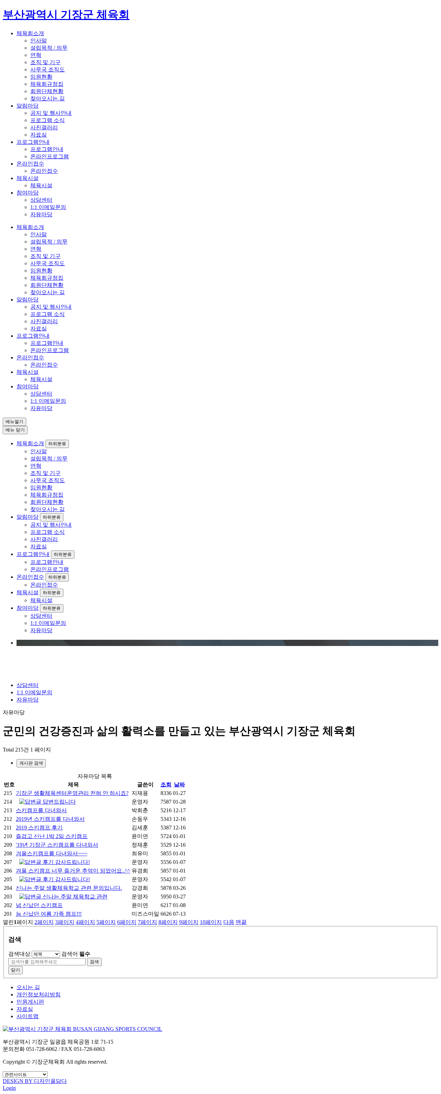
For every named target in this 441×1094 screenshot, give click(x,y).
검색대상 (19, 954)
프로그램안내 (33, 142)
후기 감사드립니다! (65, 862)
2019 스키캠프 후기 (39, 828)
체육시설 (28, 178)
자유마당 (41, 214)
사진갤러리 (44, 127)
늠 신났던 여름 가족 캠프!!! (49, 914)
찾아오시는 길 (47, 98)
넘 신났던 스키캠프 (39, 905)
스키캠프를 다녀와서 (41, 810)
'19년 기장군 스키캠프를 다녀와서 (57, 845)
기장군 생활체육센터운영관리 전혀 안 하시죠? (72, 793)
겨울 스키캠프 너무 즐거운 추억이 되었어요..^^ (73, 871)
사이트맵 (28, 1016)
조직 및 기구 (45, 62)
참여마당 (28, 193)
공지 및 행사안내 (51, 113)
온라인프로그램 (49, 156)
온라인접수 (30, 164)
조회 (166, 784)
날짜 (179, 784)
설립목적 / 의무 (49, 48)
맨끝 (241, 922)
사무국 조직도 (47, 69)
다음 (228, 922)
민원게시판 (30, 1002)
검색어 (75, 954)
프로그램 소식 (47, 120)
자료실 (38, 135)
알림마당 (28, 106)
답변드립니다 (58, 802)
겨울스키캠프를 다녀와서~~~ (51, 853)
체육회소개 (30, 33)
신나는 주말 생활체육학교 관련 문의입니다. (69, 888)
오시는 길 (28, 987)
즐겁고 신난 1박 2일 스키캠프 (52, 836)
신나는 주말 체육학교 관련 (74, 896)
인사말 (38, 40)
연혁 (35, 55)
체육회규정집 (46, 84)
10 (211, 922)
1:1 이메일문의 (48, 207)
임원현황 (41, 77)
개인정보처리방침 (39, 994)
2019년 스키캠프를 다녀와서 (50, 819)
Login (9, 1088)
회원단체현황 (46, 91)
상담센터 (41, 200)
